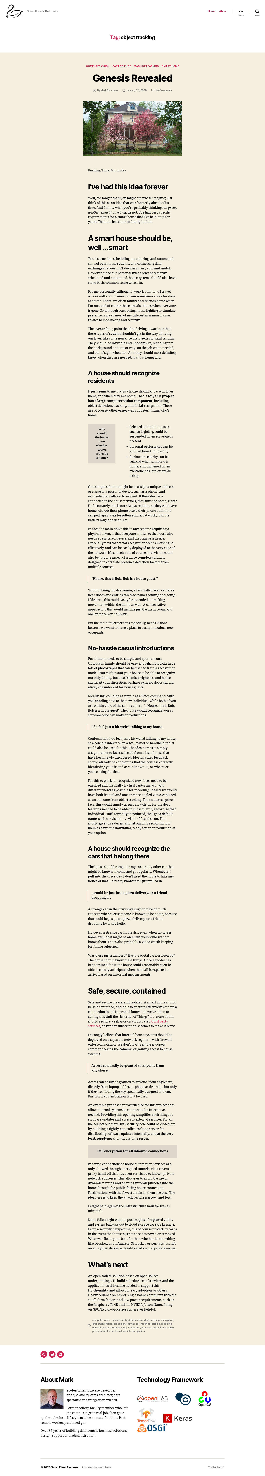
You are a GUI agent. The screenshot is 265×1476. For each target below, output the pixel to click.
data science (135, 1320)
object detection (112, 1327)
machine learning (150, 1323)
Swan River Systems (64, 1467)
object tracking (131, 1327)
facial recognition (115, 1323)
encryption (167, 1320)
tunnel (118, 1331)
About (223, 11)
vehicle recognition (134, 1331)
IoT (138, 1323)
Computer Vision (97, 66)
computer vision (101, 1320)
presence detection (152, 1327)
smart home (106, 1331)
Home (211, 11)
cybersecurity (119, 1320)
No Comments (164, 90)
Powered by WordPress (96, 1467)
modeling (166, 1323)
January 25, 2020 (137, 90)
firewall (131, 1323)
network (97, 1327)
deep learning (152, 1320)
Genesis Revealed (132, 78)
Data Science (122, 66)
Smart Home (170, 66)
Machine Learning (146, 66)
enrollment (98, 1323)
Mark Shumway (109, 90)
